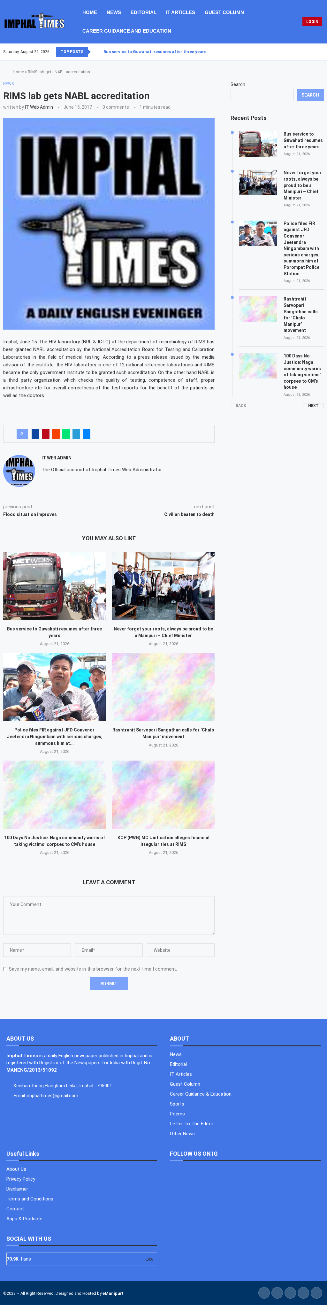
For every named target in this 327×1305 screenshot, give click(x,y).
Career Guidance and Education (126, 31)
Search (238, 84)
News (114, 12)
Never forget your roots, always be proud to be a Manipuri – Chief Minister (303, 185)
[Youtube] (319, 51)
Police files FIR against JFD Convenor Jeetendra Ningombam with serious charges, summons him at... (55, 736)
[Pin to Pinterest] (45, 434)
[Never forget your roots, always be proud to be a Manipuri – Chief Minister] (163, 586)
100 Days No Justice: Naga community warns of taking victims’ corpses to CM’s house (302, 371)
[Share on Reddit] (56, 434)
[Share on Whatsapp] (66, 434)
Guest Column (224, 12)
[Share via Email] (86, 434)
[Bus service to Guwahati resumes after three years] (54, 586)
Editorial (143, 12)
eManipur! (113, 1293)
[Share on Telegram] (76, 434)
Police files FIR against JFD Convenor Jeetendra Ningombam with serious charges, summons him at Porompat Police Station (302, 248)
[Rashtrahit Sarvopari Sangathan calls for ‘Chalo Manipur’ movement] (163, 687)
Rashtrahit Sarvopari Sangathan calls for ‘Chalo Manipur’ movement (301, 314)
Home (89, 12)
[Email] (323, 51)
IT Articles (180, 12)
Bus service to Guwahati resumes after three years (154, 51)
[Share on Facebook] (35, 434)
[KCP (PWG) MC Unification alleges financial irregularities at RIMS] (163, 795)
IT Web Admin (39, 107)
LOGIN (312, 22)
